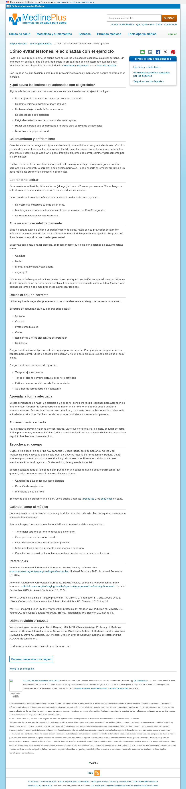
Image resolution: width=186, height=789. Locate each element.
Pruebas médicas (109, 34)
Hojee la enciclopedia (21, 668)
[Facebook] (157, 52)
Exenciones (33, 781)
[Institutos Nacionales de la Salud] (9, 6)
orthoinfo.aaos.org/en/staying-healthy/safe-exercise (38, 571)
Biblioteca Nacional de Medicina (28, 6)
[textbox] (134, 18)
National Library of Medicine (40, 785)
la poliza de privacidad (119, 688)
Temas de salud (19, 34)
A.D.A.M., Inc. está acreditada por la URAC (41, 681)
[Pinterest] (173, 52)
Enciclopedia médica (142, 34)
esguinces (83, 65)
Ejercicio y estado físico (146, 67)
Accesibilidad (83, 781)
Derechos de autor (48, 781)
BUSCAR (169, 18)
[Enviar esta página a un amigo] (142, 52)
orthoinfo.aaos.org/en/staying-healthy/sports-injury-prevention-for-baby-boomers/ (67, 586)
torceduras (68, 65)
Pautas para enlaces (99, 781)
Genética (84, 34)
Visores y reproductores (120, 781)
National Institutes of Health (146, 785)
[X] (165, 52)
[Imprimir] (150, 52)
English (172, 33)
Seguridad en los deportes (148, 81)
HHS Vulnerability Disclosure (145, 781)
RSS (90, 772)
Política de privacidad (67, 781)
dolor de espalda (106, 65)
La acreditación (140, 681)
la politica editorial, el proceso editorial (91, 688)
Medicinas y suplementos (54, 34)
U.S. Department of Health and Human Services (112, 785)
